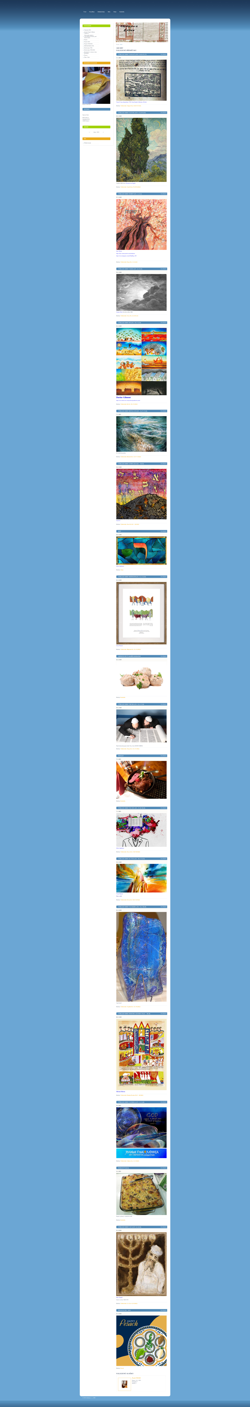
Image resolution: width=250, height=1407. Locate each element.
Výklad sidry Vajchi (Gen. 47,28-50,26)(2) (131, 187)
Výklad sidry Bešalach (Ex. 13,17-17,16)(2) (131, 456)
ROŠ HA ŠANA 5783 (89, 45)
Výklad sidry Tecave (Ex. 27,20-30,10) (131, 808)
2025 (98, 132)
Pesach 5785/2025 (136, 1378)
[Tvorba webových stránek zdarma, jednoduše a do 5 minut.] (92, 1397)
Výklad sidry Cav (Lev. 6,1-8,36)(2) (129, 1303)
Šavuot (85, 55)
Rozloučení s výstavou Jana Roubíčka (90, 52)
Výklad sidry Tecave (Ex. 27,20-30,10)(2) (130, 851)
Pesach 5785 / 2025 (124, 1310)
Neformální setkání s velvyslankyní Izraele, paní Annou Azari (90, 36)
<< (89, 132)
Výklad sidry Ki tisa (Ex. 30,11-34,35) (131, 858)
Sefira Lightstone (120, 566)
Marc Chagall (119, 1297)
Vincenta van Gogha (130, 183)
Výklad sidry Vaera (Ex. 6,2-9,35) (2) (129, 315)
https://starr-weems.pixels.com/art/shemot (125, 253)
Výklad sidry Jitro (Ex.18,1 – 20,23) (131, 463)
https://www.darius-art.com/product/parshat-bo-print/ (128, 400)
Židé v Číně (87, 57)
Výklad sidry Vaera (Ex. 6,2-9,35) (130, 269)
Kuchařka (123, 697)
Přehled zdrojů (87, 142)
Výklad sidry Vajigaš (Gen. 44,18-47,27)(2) (131, 105)
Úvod (117, 44)
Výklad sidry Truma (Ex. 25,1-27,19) (131, 704)
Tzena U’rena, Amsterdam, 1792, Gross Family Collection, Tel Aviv (131, 102)
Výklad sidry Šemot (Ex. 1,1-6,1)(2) (129, 262)
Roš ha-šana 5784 (88, 47)
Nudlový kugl (123, 1168)
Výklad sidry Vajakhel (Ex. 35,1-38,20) (132, 907)
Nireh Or (118, 520)
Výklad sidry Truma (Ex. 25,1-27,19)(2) (130, 748)
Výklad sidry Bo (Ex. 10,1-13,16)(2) (129, 404)
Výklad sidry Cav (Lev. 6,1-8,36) (129, 1227)
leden (95, 132)
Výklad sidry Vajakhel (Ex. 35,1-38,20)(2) (130, 1006)
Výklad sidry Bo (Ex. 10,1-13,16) (129, 322)
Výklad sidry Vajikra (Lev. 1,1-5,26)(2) (130, 1161)
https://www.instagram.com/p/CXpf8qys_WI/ (126, 255)
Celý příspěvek (163, 54)
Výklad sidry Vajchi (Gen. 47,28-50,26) (132, 112)
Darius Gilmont (123, 397)
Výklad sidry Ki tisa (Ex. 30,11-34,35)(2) (130, 899)
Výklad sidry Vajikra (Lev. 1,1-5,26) (131, 1102)
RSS (94, 1397)
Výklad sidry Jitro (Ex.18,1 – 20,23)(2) (130, 524)
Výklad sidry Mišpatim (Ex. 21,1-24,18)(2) (131, 649)
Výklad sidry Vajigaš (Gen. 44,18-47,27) (132, 54)
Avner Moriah (119, 645)
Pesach (122, 1368)
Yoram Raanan (119, 893)
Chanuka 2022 (87, 30)
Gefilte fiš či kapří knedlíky (129, 656)
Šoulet (121, 756)
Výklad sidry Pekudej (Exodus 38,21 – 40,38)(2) (132, 1095)
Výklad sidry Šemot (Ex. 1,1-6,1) (130, 194)
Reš (119, 531)
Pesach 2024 (87, 41)
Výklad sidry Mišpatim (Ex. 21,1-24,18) (132, 576)
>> (103, 132)
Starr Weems (119, 251)
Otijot (122, 569)
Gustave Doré (119, 312)
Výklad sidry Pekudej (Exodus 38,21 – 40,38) (134, 1013)
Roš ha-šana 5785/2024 (89, 50)
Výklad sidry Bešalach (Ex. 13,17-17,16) (132, 411)
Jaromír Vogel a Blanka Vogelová (89, 32)
